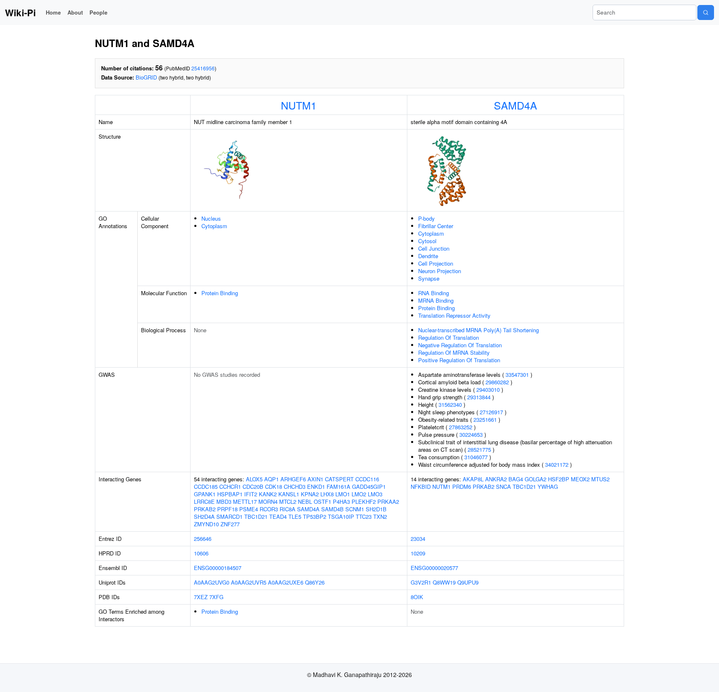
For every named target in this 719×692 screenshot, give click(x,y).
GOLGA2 (535, 479)
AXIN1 (315, 479)
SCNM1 (354, 509)
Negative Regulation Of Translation (460, 345)
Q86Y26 (315, 582)
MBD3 (223, 501)
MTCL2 (287, 501)
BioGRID (146, 77)
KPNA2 (310, 494)
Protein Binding (219, 293)
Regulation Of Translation (448, 337)
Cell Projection (435, 263)
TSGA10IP (341, 516)
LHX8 (327, 494)
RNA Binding (433, 293)
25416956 (203, 68)
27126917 (491, 412)
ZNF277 (230, 524)
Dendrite (428, 256)
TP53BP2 (314, 516)
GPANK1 (205, 494)
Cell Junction (433, 248)
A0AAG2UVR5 (248, 582)
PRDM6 (461, 486)
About (75, 12)
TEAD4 (278, 516)
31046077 (476, 457)
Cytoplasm (214, 226)
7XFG (216, 597)
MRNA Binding (436, 300)
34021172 (556, 464)
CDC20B (253, 486)
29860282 (497, 382)
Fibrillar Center (435, 226)
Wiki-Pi (20, 12)
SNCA (503, 486)
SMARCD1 (229, 516)
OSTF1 (322, 501)
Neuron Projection (439, 271)
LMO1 (342, 494)
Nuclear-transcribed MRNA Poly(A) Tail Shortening (478, 330)
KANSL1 (288, 494)
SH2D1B (376, 509)
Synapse (428, 278)
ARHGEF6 (293, 479)
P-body (426, 218)
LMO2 (359, 494)
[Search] (705, 12)
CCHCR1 (230, 486)
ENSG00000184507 (217, 568)
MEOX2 (580, 479)
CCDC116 (367, 479)
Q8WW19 (444, 582)
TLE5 (294, 516)
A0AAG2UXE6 (285, 582)
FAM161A (338, 486)
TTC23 (364, 516)
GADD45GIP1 (369, 486)
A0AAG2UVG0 (211, 582)
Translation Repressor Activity (454, 315)
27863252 (460, 427)
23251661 (485, 419)
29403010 (488, 389)
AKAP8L (473, 479)
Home (53, 12)
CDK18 (273, 486)
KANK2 (268, 494)
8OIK (417, 597)
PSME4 (248, 509)
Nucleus (211, 218)
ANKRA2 (496, 479)
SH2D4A (204, 516)
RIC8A (287, 509)
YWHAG (548, 486)
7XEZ (201, 597)
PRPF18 (227, 509)
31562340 (450, 404)
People (98, 12)
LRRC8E (204, 501)
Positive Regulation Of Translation (459, 360)
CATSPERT (339, 479)
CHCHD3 (294, 486)
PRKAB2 (205, 509)
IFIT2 (250, 494)
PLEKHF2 (364, 501)
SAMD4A (515, 104)
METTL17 (245, 501)
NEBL (305, 501)
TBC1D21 (256, 516)
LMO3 (375, 494)
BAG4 (515, 479)
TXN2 (380, 516)
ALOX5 (254, 479)
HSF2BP (558, 479)
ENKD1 (316, 486)
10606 (201, 553)
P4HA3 (341, 501)
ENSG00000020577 (434, 568)
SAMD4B (332, 509)
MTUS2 (600, 479)
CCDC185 (206, 486)
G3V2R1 (421, 582)
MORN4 (268, 501)
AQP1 (271, 479)
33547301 (517, 374)
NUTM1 (299, 104)
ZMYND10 (206, 524)
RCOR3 (269, 509)
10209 (418, 553)
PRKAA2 (388, 501)
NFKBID (421, 486)
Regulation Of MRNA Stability (454, 352)
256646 (202, 539)
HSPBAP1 (230, 494)
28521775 (479, 449)
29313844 (479, 397)
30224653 (471, 434)
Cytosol (427, 241)
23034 (418, 539)
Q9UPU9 (468, 582)
